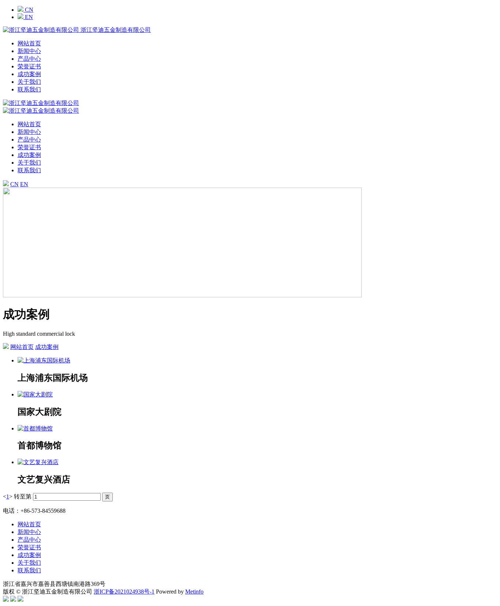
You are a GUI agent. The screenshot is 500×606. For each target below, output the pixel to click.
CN (28, 10)
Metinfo (194, 591)
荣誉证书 (29, 66)
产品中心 (29, 59)
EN (28, 17)
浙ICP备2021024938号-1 (124, 591)
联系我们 (29, 89)
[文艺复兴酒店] (257, 462)
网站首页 (29, 43)
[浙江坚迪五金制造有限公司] (41, 111)
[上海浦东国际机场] (257, 361)
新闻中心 (29, 51)
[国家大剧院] (257, 395)
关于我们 (29, 82)
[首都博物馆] (257, 429)
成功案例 (29, 74)
